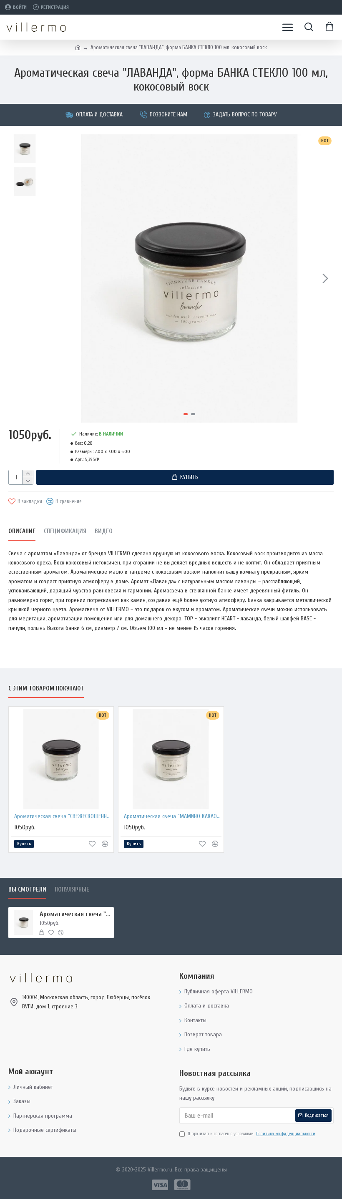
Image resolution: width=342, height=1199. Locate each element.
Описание (21, 531)
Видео (104, 531)
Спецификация (65, 531)
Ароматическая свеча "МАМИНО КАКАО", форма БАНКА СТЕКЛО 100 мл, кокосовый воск (172, 816)
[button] (53, 278)
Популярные (72, 889)
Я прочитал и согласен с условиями (251, 1133)
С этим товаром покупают (46, 688)
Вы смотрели (27, 889)
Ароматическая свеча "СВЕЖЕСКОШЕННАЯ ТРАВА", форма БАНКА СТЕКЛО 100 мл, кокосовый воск (62, 816)
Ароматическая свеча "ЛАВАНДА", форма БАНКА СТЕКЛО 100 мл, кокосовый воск (75, 914)
